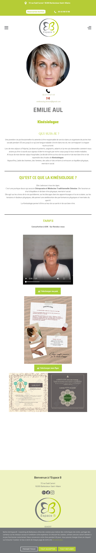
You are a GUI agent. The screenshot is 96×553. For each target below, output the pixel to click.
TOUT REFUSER (67, 549)
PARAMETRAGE (29, 549)
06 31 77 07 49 (48, 94)
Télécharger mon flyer (49, 368)
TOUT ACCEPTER (47, 549)
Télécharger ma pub (49, 291)
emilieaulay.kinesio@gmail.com (48, 101)
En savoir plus (58, 539)
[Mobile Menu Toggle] (6, 28)
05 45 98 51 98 (64, 11)
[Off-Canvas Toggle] (89, 28)
